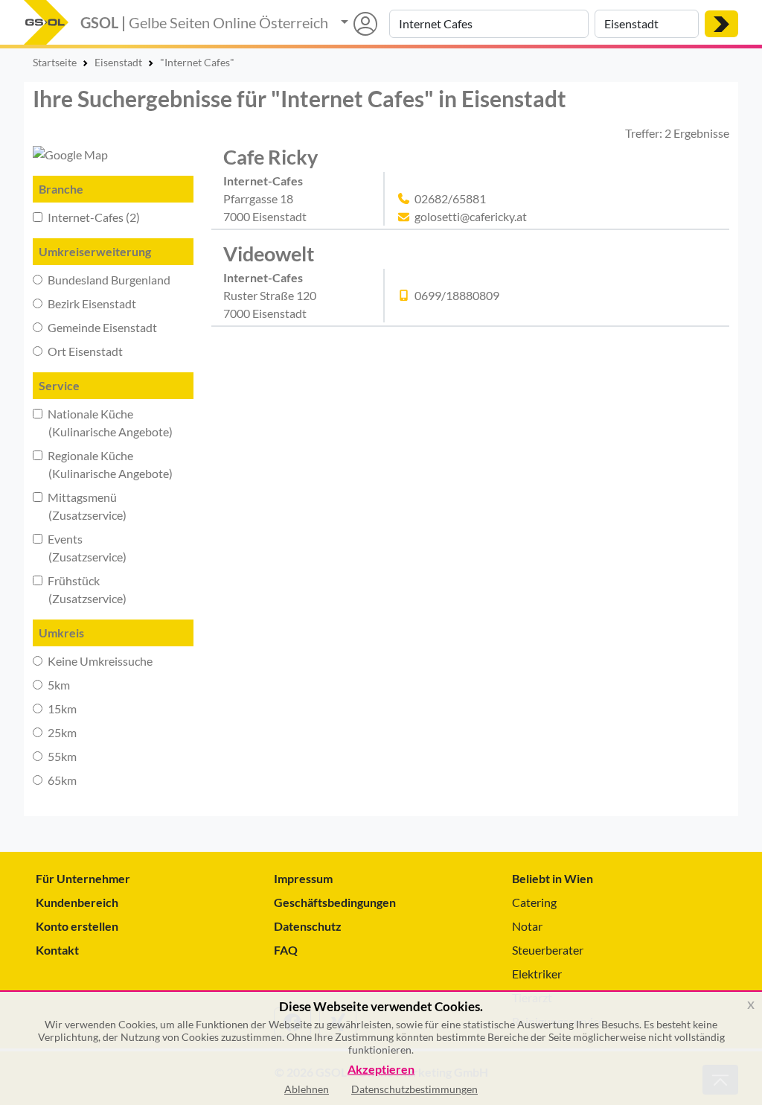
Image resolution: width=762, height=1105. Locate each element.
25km (61, 732)
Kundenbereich (77, 902)
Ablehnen (306, 1089)
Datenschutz (308, 926)
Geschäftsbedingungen (335, 902)
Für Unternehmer (83, 878)
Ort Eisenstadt (84, 351)
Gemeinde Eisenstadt (101, 327)
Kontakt (57, 950)
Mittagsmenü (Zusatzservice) (80, 506)
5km (57, 685)
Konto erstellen (77, 926)
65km (61, 780)
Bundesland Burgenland (107, 280)
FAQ (286, 950)
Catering (534, 902)
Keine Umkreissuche (99, 661)
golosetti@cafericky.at (470, 216)
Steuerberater (547, 950)
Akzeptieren (381, 1069)
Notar (527, 926)
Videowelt (268, 253)
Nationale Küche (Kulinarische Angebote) (103, 423)
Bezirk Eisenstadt (90, 303)
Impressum (303, 878)
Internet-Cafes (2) (92, 217)
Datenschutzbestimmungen (414, 1089)
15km (61, 708)
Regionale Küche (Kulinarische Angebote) (103, 464)
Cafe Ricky (270, 156)
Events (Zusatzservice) (80, 548)
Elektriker (537, 974)
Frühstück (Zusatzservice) (80, 589)
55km (61, 756)
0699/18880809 (456, 295)
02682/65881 (450, 198)
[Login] (359, 24)
